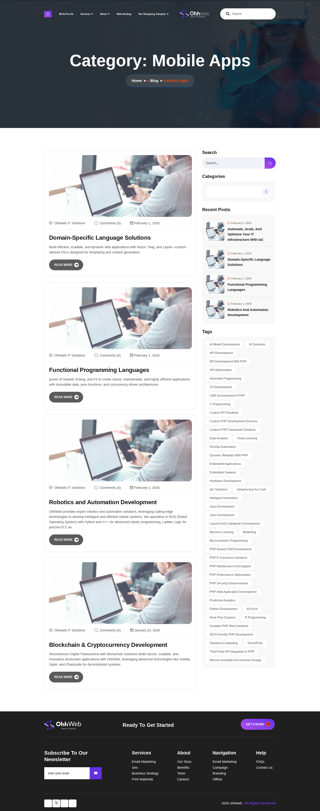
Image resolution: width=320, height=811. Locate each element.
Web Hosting (124, 14)
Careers (183, 779)
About (103, 14)
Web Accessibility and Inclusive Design (235, 660)
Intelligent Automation (224, 498)
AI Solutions (257, 344)
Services (85, 14)
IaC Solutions (218, 489)
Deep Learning (247, 438)
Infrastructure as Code (251, 489)
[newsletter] (96, 773)
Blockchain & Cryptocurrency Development (108, 644)
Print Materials (142, 779)
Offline (217, 779)
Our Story (184, 762)
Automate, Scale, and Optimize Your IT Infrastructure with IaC (246, 234)
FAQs (260, 762)
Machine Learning (221, 532)
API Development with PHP (228, 361)
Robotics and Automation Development (103, 502)
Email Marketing (144, 762)
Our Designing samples (152, 14)
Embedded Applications (225, 463)
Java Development (222, 506)
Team (181, 773)
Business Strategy (145, 773)
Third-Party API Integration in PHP (232, 651)
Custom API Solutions (224, 412)
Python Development (223, 608)
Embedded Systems (223, 472)
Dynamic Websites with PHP (229, 455)
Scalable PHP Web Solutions (229, 626)
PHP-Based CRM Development (230, 549)
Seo (135, 767)
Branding (219, 773)
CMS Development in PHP (227, 395)
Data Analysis (219, 438)
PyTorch (252, 608)
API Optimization (221, 370)
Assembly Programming (225, 378)
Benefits (183, 767)
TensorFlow (255, 643)
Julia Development (222, 515)
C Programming (220, 404)
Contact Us (264, 767)
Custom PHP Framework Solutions (233, 429)
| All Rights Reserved (259, 803)
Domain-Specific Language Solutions (100, 237)
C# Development (221, 387)
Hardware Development (225, 480)
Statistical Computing (224, 643)
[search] (270, 163)
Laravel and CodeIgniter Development (235, 523)
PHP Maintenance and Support (230, 566)
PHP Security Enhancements (229, 583)
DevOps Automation (223, 446)
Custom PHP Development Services (233, 421)
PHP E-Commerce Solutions (228, 557)
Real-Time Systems (222, 617)
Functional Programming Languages (99, 370)
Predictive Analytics (222, 600)
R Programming (255, 617)
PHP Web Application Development (233, 591)
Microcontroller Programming (229, 540)
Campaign (220, 767)
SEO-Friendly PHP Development (231, 634)
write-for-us (66, 14)
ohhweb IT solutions (69, 223)
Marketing (249, 532)
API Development (221, 352)
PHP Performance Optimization (230, 574)
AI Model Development (225, 344)
